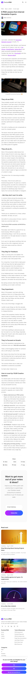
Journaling (3, 655)
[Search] (23, 2)
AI (1, 651)
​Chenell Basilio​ (10, 49)
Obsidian (3, 653)
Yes (14, 665)
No (14, 668)
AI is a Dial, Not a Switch (8, 606)
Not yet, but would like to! (14, 672)
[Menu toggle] (26, 2)
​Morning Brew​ (12, 55)
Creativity (3, 546)
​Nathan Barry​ (18, 49)
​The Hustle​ (18, 53)
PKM (2, 9)
